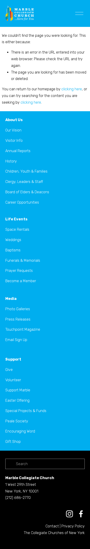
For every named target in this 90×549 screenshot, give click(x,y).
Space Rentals (17, 229)
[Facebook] (81, 514)
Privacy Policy (73, 526)
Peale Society (16, 421)
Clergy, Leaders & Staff (24, 181)
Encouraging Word (20, 431)
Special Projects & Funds (25, 411)
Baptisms (13, 250)
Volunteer (13, 380)
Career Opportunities (22, 202)
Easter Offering (17, 400)
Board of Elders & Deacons (27, 192)
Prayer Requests (19, 270)
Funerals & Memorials (22, 260)
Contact (52, 526)
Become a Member (20, 281)
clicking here (71, 89)
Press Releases (17, 319)
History (11, 161)
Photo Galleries (17, 309)
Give (9, 369)
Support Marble (17, 390)
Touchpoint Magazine (22, 329)
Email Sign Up (16, 340)
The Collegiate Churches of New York (54, 533)
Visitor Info (14, 140)
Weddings (13, 240)
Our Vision (13, 130)
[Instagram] (69, 514)
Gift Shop (13, 441)
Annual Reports (17, 151)
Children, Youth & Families (26, 171)
